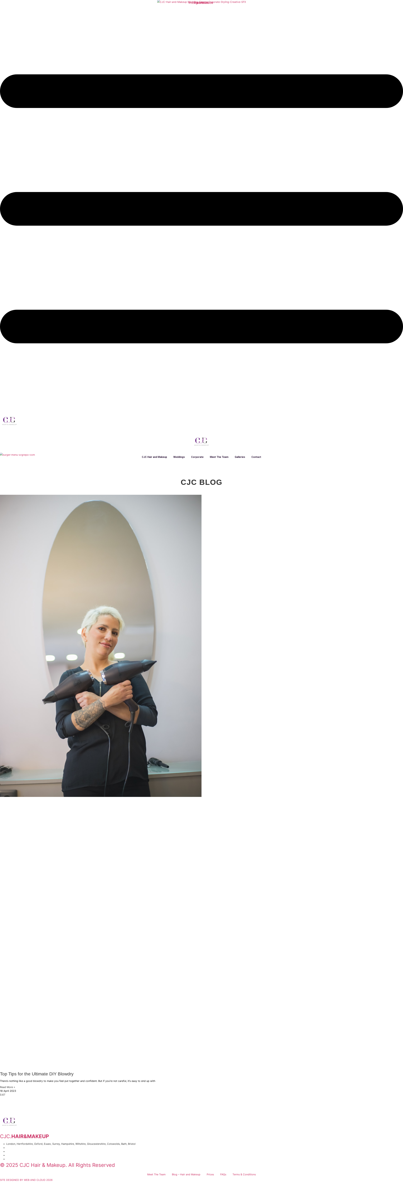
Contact (256, 457)
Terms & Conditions (244, 1174)
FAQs (223, 1174)
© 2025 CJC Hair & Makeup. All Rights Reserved (57, 1165)
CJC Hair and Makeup (154, 457)
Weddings (179, 457)
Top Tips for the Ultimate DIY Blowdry (37, 1073)
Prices (210, 1174)
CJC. (24, 1136)
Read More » (7, 1087)
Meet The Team (219, 457)
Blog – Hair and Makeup (186, 1174)
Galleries (240, 457)
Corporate (197, 457)
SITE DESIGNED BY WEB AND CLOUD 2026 (26, 1179)
